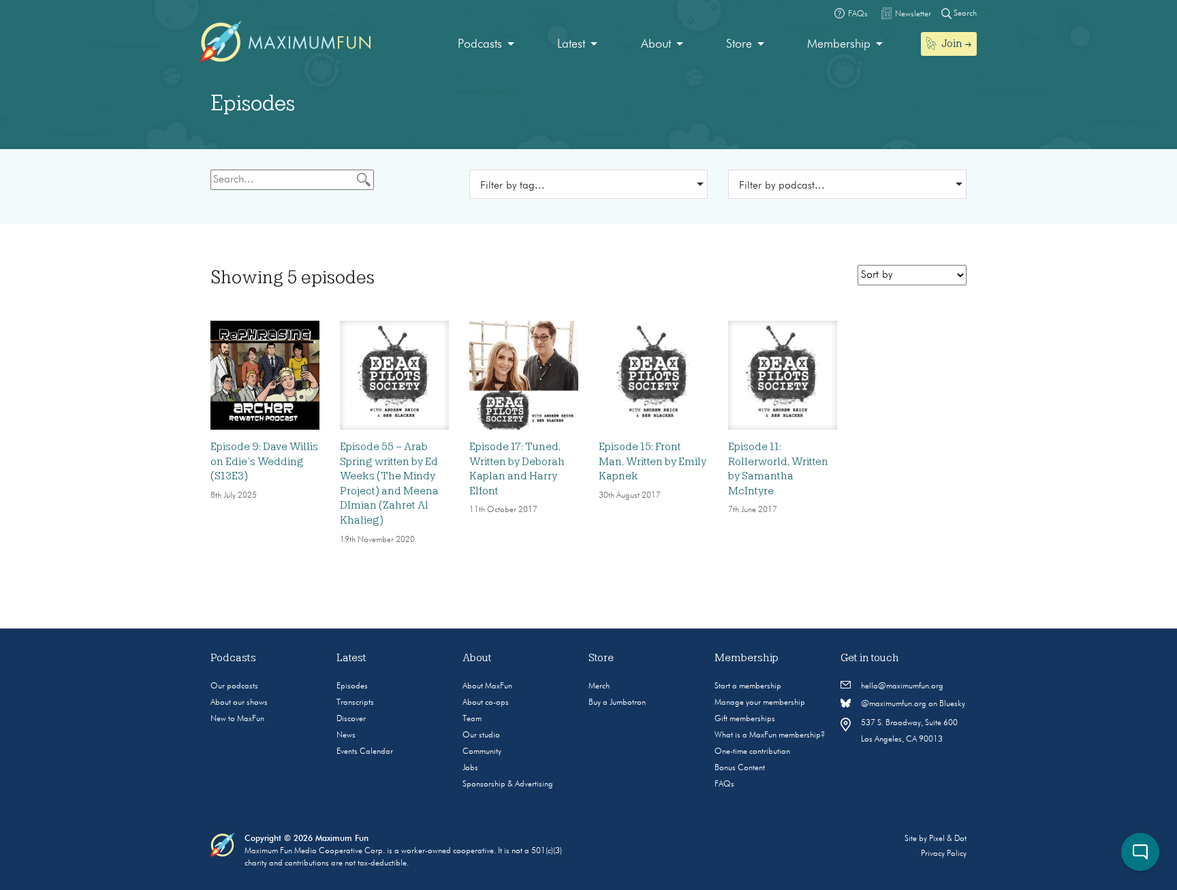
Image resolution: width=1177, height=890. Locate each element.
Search (964, 14)
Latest (571, 44)
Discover (351, 719)
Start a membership (748, 686)
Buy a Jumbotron (617, 703)
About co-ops (485, 703)
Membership (838, 44)
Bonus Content (740, 768)
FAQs (724, 784)
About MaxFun (487, 686)
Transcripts (355, 703)
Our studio (481, 735)
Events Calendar (364, 752)
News (346, 735)
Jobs (470, 768)
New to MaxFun (237, 719)
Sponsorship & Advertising (507, 784)
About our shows (239, 703)
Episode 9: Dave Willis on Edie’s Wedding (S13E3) (264, 461)
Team (472, 719)
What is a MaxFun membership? (770, 735)
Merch (599, 686)
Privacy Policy (944, 854)
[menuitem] (486, 44)
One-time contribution (752, 752)
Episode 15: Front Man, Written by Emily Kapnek (652, 461)
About (656, 44)
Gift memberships (745, 719)
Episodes (352, 686)
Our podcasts (234, 686)
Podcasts (480, 44)
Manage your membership (760, 703)
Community (481, 752)
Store (739, 44)
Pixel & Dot (948, 839)
